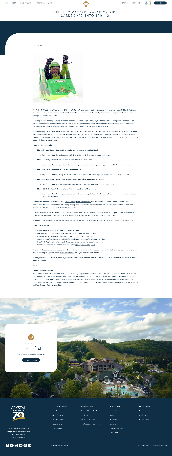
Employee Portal (145, 411)
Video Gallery (56, 428)
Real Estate (84, 415)
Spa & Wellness (26, 3)
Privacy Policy (55, 445)
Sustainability (114, 424)
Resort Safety (115, 419)
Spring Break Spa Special (85, 245)
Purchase (160, 3)
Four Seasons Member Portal (91, 424)
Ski (6, 3)
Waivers (113, 415)
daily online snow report (119, 250)
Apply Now (143, 415)
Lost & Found (114, 432)
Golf (14, 3)
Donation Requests (116, 428)
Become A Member (88, 419)
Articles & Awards (57, 415)
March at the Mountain (122, 134)
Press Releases (56, 411)
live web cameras (67, 253)
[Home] (86, 4)
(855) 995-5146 (18, 434)
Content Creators (57, 419)
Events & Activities (45, 3)
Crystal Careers (144, 419)
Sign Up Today (31, 360)
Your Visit (136, 3)
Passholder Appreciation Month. (78, 202)
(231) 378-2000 (18, 437)
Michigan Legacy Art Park (62, 233)
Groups (125, 3)
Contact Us (114, 411)
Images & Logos (57, 424)
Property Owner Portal (89, 411)
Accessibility (65, 445)
